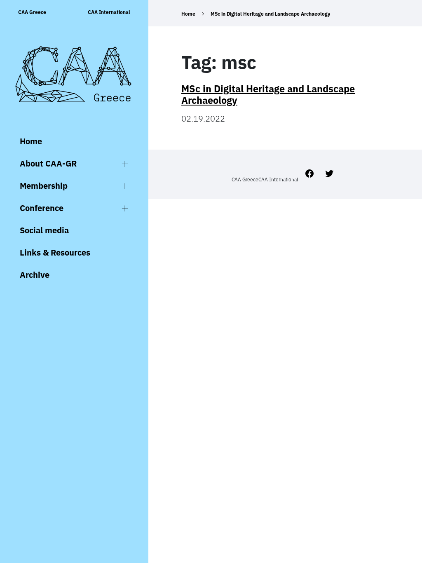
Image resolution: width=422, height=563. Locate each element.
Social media (44, 230)
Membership (44, 185)
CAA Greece (32, 12)
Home (31, 141)
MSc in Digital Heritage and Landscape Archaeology (268, 94)
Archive (34, 274)
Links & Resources (55, 252)
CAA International (109, 12)
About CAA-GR (48, 163)
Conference (41, 207)
